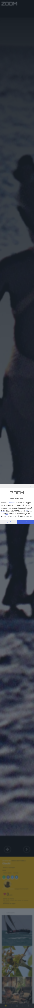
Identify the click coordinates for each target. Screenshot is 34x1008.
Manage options (8, 522)
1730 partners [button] (11, 502)
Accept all (25, 522)
